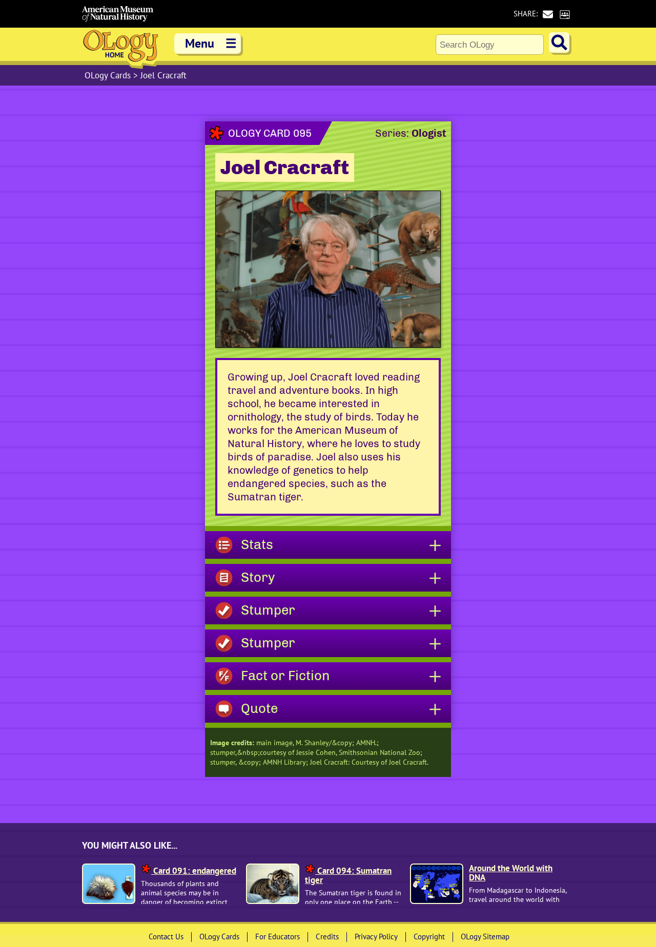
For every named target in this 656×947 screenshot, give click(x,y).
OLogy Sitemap (485, 936)
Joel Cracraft (163, 75)
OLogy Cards (109, 75)
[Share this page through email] (548, 14)
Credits (327, 936)
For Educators (277, 936)
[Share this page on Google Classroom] (564, 14)
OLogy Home (120, 48)
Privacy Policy (376, 936)
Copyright (429, 936)
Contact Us (166, 936)
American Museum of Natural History (118, 14)
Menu (211, 43)
